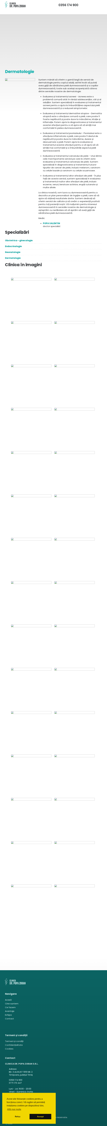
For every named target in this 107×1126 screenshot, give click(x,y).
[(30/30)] (75, 905)
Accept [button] (40, 1116)
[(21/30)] (31, 732)
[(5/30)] (31, 385)
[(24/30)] (75, 775)
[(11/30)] (31, 515)
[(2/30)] (75, 298)
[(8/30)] (75, 428)
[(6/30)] (75, 385)
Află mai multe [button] (14, 1109)
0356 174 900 (68, 5)
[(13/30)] (31, 558)
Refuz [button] (17, 1116)
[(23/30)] (31, 775)
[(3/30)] (31, 341)
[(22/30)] (75, 732)
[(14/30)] (75, 558)
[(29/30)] (31, 905)
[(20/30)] (75, 688)
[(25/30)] (31, 818)
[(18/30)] (75, 645)
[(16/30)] (75, 601)
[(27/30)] (31, 862)
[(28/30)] (75, 862)
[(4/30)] (75, 341)
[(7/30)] (31, 428)
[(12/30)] (75, 515)
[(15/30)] (31, 601)
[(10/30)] (75, 471)
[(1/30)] (31, 298)
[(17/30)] (31, 645)
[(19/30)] (31, 688)
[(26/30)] (75, 818)
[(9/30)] (31, 471)
